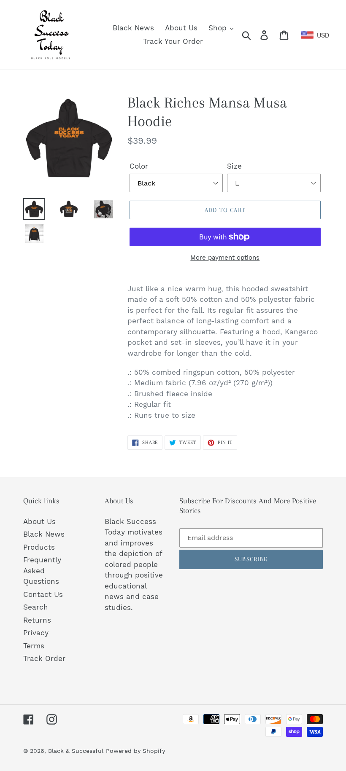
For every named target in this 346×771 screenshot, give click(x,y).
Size (234, 166)
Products (39, 547)
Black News (44, 534)
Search (35, 607)
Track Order (44, 658)
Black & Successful (75, 750)
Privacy (36, 633)
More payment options (225, 257)
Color (139, 166)
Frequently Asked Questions (42, 571)
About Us (39, 521)
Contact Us (43, 594)
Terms (33, 646)
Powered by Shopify (135, 750)
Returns (37, 620)
